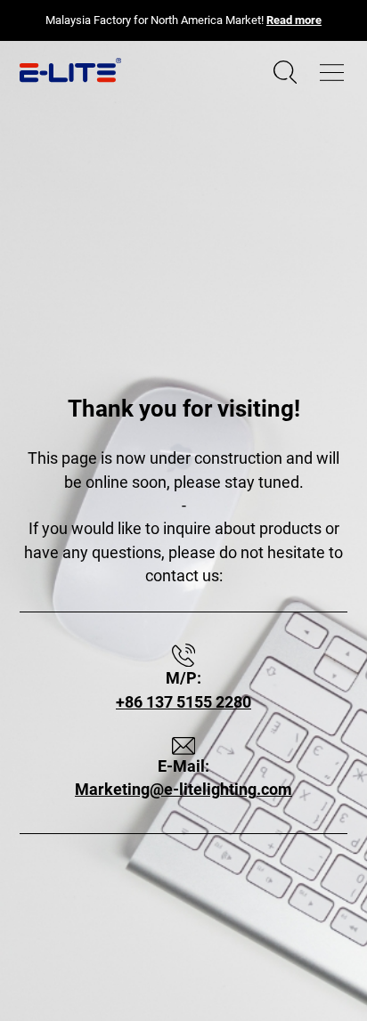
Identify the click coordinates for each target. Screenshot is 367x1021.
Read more (294, 20)
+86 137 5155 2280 (183, 702)
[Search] (284, 72)
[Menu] (331, 72)
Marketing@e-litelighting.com (183, 789)
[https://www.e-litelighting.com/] (70, 69)
